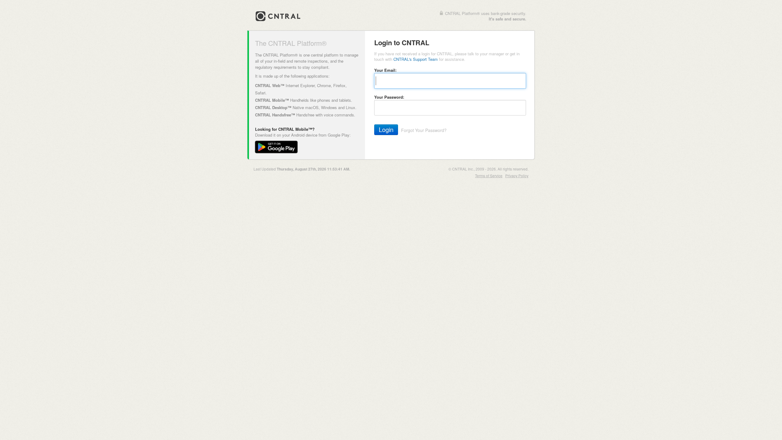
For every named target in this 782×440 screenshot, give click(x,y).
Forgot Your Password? (424, 130)
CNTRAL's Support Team (415, 59)
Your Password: (389, 97)
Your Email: (385, 70)
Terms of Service (488, 175)
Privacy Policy (516, 175)
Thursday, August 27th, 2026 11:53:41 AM (313, 169)
